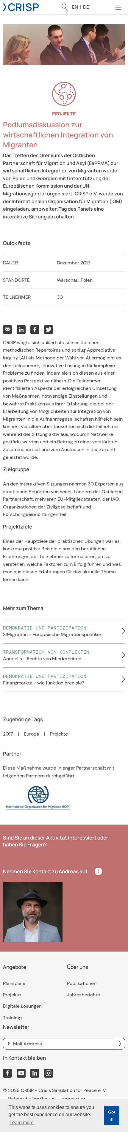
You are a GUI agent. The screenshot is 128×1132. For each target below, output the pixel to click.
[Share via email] (7, 329)
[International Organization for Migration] (64, 797)
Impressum (72, 1098)
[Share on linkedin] (21, 329)
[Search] (65, 7)
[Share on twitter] (48, 329)
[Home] (21, 7)
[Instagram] (48, 1073)
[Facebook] (7, 1073)
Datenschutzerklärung (32, 1098)
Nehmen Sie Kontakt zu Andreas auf (45, 871)
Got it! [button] (111, 1116)
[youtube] (21, 1073)
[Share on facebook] (34, 329)
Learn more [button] (22, 1122)
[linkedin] (34, 1073)
